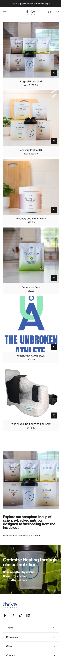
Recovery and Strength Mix (31, 218)
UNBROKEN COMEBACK (31, 355)
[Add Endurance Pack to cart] (54, 278)
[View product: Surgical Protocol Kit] (54, 73)
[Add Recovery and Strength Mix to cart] (54, 210)
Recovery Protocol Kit (31, 149)
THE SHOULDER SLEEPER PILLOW (31, 424)
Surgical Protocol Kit (31, 81)
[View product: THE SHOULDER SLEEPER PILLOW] (54, 415)
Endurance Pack (31, 287)
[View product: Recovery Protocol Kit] (54, 141)
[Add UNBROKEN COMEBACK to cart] (54, 347)
